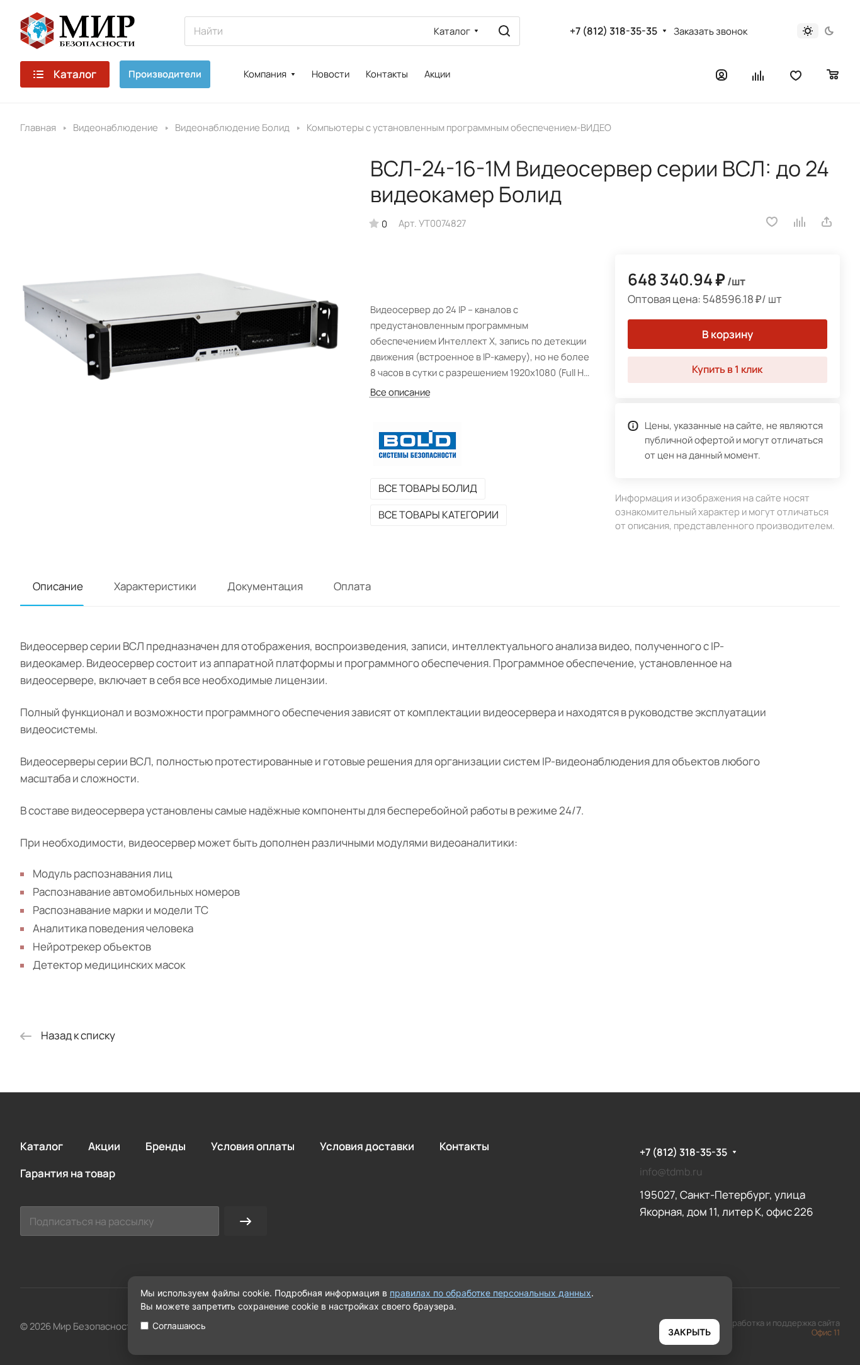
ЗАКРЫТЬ (689, 1332)
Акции (104, 1146)
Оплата (352, 586)
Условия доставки (367, 1146)
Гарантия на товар (67, 1173)
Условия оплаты (253, 1146)
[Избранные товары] (795, 74)
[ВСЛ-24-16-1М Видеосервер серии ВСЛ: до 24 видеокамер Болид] (182, 318)
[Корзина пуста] (833, 74)
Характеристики (155, 586)
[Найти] (504, 31)
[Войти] (721, 74)
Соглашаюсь (179, 1325)
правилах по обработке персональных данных (490, 1293)
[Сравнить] (800, 221)
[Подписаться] (245, 1221)
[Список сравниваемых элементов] (758, 74)
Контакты (464, 1146)
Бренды (165, 1146)
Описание (58, 586)
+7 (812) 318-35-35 (613, 31)
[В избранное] (772, 221)
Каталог (41, 1146)
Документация (265, 586)
